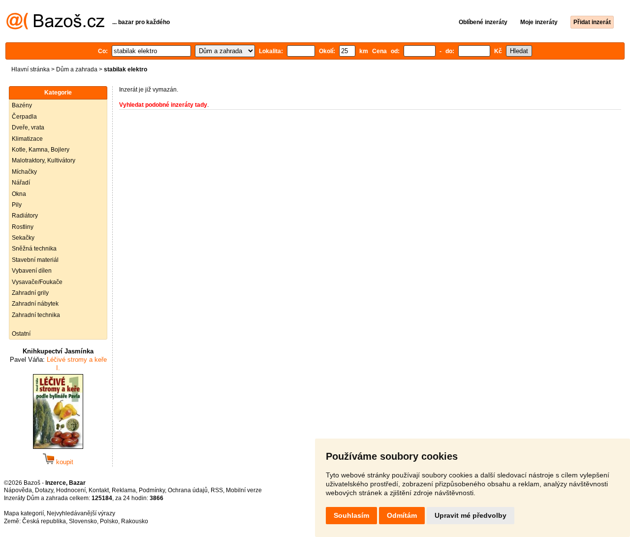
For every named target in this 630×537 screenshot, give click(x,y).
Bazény (22, 105)
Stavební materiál (35, 259)
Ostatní (21, 333)
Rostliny (22, 226)
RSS (217, 490)
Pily (17, 204)
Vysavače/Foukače (37, 282)
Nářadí (21, 182)
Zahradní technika (36, 315)
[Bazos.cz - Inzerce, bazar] (55, 27)
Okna (19, 193)
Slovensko (83, 521)
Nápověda (18, 490)
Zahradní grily (30, 292)
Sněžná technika (34, 248)
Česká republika (44, 521)
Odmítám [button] (402, 515)
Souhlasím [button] (351, 515)
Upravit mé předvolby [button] (470, 515)
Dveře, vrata (28, 127)
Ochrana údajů (188, 490)
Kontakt (99, 490)
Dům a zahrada (76, 69)
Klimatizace (27, 138)
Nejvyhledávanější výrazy (81, 513)
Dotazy (44, 490)
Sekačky (23, 237)
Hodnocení (71, 490)
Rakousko (134, 521)
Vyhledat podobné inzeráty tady (163, 104)
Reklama (124, 490)
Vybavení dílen (32, 270)
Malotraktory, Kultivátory (43, 160)
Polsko (109, 521)
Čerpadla (24, 116)
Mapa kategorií (24, 513)
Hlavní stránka (30, 69)
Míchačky (24, 171)
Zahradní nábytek (35, 303)
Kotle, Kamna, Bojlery (40, 149)
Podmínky (152, 490)
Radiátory (25, 215)
